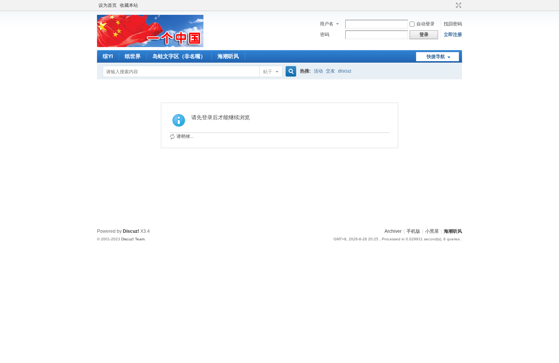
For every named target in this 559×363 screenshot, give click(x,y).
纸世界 (133, 56)
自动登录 (425, 24)
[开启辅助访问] (451, 5)
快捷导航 (436, 56)
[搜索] (290, 71)
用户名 (326, 24)
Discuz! (131, 231)
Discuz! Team (133, 239)
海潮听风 (228, 56)
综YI (108, 56)
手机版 (413, 231)
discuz (344, 71)
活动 (318, 71)
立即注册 (453, 34)
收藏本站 (129, 5)
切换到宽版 (457, 5)
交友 (330, 71)
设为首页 (107, 5)
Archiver (393, 231)
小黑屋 (432, 231)
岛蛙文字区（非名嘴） (179, 56)
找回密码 (453, 24)
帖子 (267, 71)
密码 (324, 34)
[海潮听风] (150, 45)
